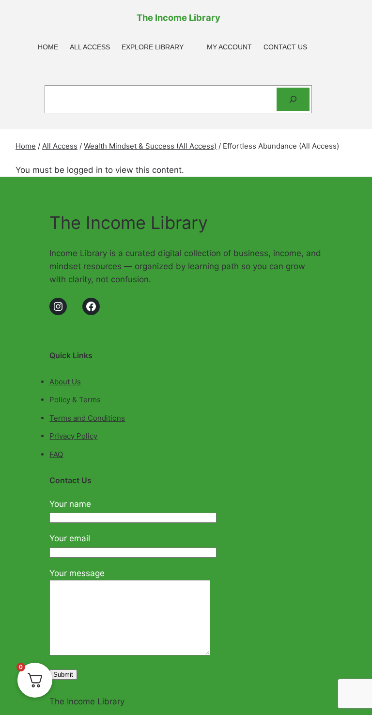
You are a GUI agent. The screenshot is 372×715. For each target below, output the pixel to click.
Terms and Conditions (87, 418)
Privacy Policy (73, 436)
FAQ (56, 454)
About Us (65, 381)
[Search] (293, 99)
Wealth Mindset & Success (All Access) (150, 146)
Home (26, 146)
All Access (60, 146)
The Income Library (178, 17)
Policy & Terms (75, 399)
